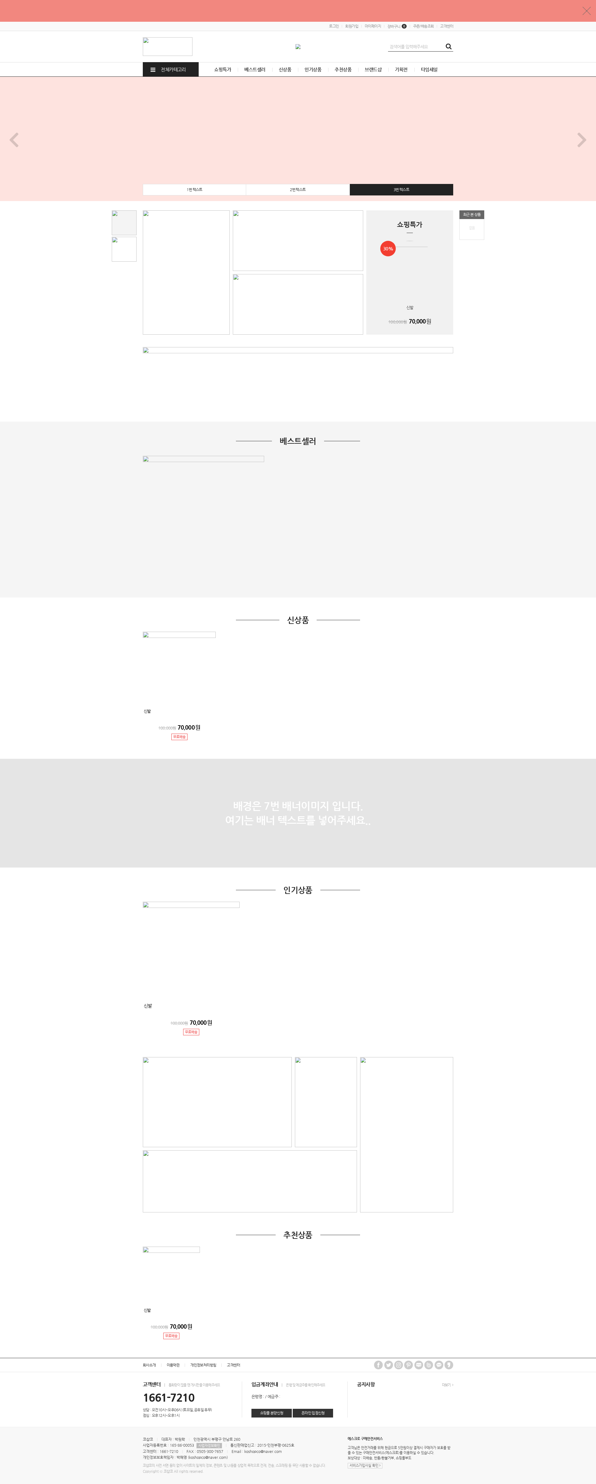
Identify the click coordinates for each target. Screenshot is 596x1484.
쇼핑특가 (222, 69)
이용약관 (173, 1365)
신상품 (285, 69)
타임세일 (429, 69)
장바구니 (396, 26)
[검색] (448, 46)
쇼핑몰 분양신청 (271, 1413)
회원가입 (351, 26)
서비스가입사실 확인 (364, 1465)
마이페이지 (373, 26)
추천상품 (343, 69)
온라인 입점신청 (313, 1413)
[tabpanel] (298, 139)
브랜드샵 (373, 69)
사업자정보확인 (209, 1446)
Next (582, 138)
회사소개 (149, 1365)
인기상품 (313, 69)
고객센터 (446, 26)
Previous (13, 138)
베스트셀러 (254, 69)
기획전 (401, 69)
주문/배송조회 (423, 26)
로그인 (334, 26)
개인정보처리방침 (203, 1365)
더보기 (446, 1385)
